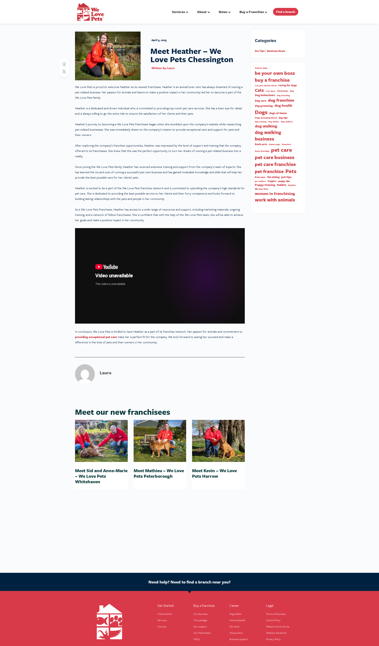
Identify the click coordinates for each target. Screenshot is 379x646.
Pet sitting (273, 177)
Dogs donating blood (266, 117)
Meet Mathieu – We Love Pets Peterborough (159, 473)
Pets (290, 171)
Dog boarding (283, 95)
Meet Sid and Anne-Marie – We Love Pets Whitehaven (101, 476)
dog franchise (281, 100)
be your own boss (275, 73)
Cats (259, 90)
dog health (283, 105)
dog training (260, 121)
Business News (276, 51)
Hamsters (286, 144)
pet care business (274, 157)
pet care (281, 150)
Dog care (260, 101)
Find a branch (285, 11)
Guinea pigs (274, 144)
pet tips (286, 177)
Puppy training (265, 185)
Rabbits (281, 185)
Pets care (260, 177)
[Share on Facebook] (64, 64)
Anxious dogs (261, 67)
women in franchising (275, 193)
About (202, 11)
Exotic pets (261, 144)
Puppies (272, 181)
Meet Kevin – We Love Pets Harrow (214, 473)
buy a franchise (272, 80)
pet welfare (260, 181)
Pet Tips (260, 51)
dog (292, 91)
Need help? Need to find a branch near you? (189, 582)
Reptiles (292, 185)
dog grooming (264, 106)
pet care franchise (275, 164)
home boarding (262, 151)
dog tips (283, 117)
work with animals (275, 200)
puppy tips (284, 181)
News (223, 11)
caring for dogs (287, 85)
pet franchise (269, 171)
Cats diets (270, 91)
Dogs (261, 112)
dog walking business (268, 135)
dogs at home (278, 113)
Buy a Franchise (251, 11)
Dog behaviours (265, 95)
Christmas (282, 91)
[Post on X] (64, 71)
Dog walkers (287, 121)
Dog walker (273, 121)
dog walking (266, 126)
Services (178, 11)
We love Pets (261, 189)
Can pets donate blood (266, 85)
